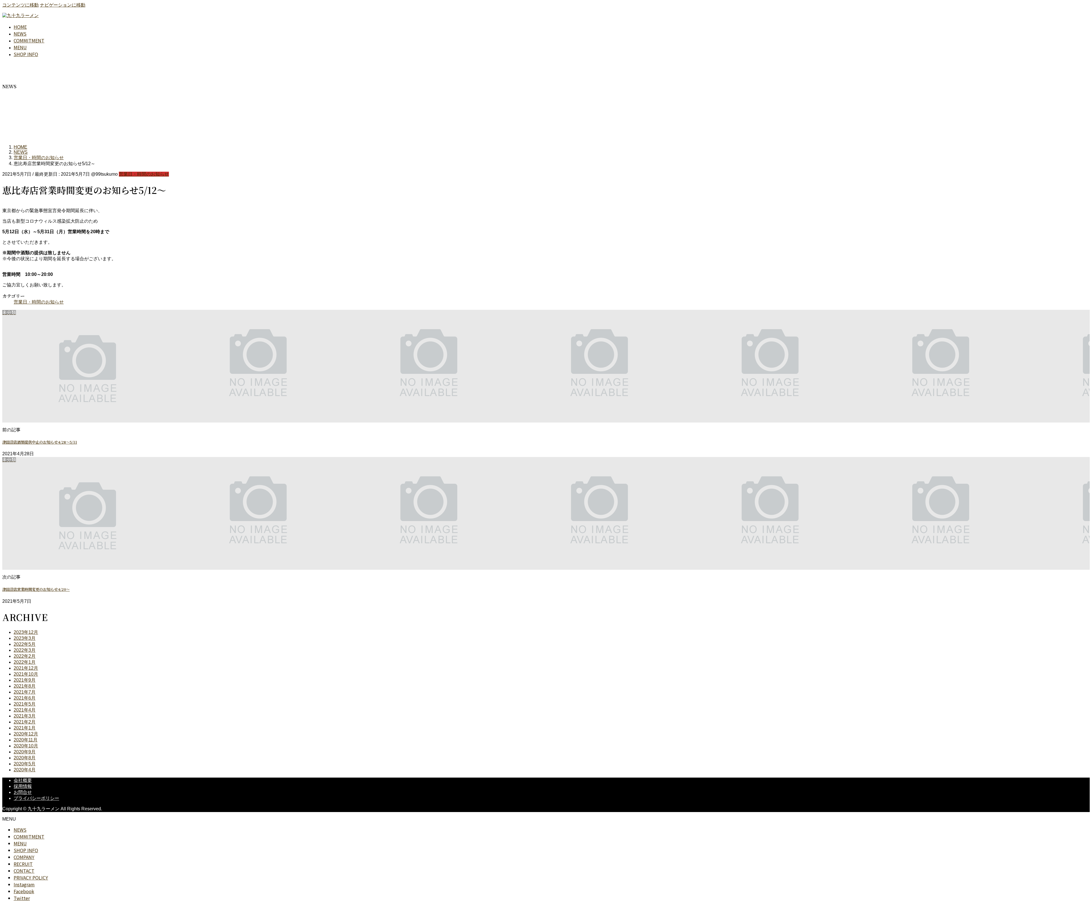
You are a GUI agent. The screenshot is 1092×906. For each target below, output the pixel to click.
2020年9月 (25, 751)
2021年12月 (26, 668)
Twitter (22, 898)
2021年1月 (25, 727)
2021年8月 (25, 686)
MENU (20, 843)
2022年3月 (25, 650)
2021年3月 (25, 716)
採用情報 (23, 786)
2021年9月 (25, 680)
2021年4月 (25, 710)
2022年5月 (25, 644)
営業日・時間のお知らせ (144, 174)
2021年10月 (26, 674)
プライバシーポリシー (36, 798)
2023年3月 (25, 638)
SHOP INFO (26, 850)
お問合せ (23, 792)
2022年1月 (25, 662)
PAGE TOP (1064, 873)
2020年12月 (26, 733)
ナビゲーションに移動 (62, 5)
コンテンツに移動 (20, 5)
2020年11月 (26, 739)
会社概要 (23, 780)
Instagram (24, 884)
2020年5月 (25, 763)
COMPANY (24, 857)
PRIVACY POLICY (31, 877)
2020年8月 (25, 757)
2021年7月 (25, 692)
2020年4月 (25, 769)
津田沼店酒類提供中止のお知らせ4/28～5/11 (39, 442)
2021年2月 (25, 722)
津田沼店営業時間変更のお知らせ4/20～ (36, 589)
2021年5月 (25, 704)
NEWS (20, 829)
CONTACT (24, 870)
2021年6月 (25, 698)
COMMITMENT (29, 836)
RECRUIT (23, 863)
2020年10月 (26, 745)
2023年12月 (26, 632)
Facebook (24, 891)
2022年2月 (25, 656)
